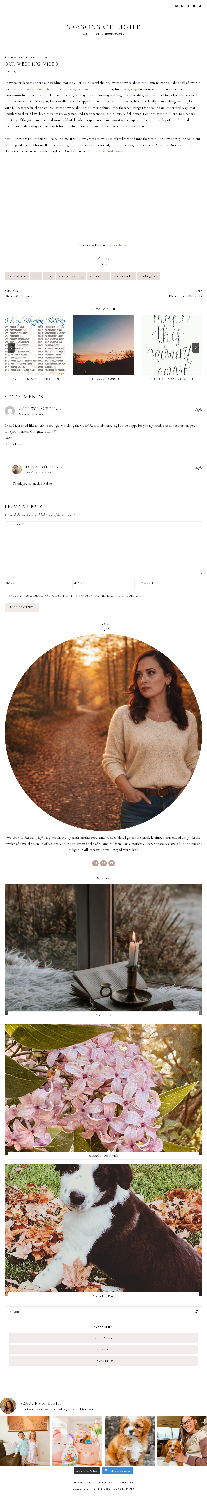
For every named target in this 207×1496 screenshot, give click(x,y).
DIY (36, 276)
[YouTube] (193, 6)
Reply (198, 410)
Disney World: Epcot (18, 293)
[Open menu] (7, 6)
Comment (14, 524)
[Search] (196, 1311)
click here (123, 245)
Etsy (49, 276)
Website (147, 582)
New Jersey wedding (71, 276)
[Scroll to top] (200, 1485)
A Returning (103, 1015)
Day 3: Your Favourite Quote (35, 379)
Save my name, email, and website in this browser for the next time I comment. (75, 595)
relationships (31, 57)
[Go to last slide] (11, 348)
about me (11, 57)
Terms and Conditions (116, 1482)
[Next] (195, 348)
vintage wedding (123, 276)
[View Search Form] (200, 6)
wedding (51, 57)
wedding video (148, 276)
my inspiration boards (41, 89)
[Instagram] (176, 6)
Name (10, 582)
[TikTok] (188, 6)
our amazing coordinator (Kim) (80, 89)
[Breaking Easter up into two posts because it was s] (77, 1441)
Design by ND (124, 1488)
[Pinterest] (182, 6)
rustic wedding (98, 276)
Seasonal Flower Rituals (103, 1155)
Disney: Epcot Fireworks (185, 293)
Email (78, 582)
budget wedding (16, 276)
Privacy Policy (85, 1482)
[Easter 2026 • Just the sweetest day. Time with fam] (25, 1441)
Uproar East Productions (105, 151)
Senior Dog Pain (103, 1296)
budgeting (130, 89)
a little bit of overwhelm (172, 379)
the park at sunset (103, 379)
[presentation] (35, 345)
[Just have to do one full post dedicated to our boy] (130, 1441)
